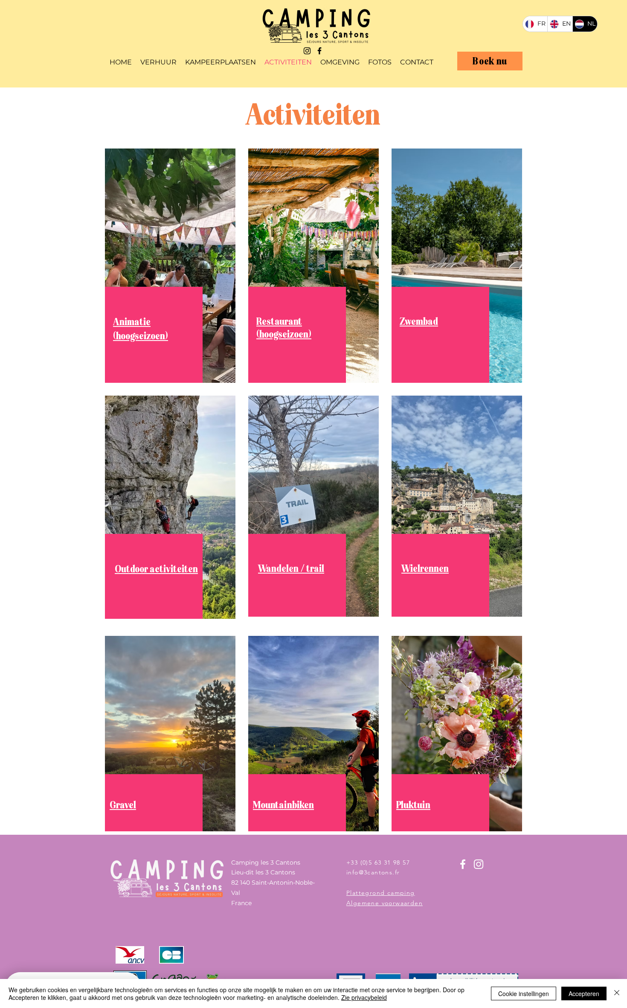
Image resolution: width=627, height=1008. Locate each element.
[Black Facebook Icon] (319, 50)
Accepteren (584, 993)
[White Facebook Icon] (462, 864)
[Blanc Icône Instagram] (478, 864)
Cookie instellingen (523, 993)
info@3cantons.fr (373, 872)
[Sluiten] (617, 993)
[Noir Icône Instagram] (307, 50)
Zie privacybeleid (364, 997)
